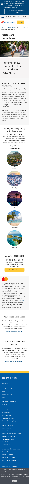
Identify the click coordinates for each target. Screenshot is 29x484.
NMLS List (14, 466)
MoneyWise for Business (8, 457)
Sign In (20, 22)
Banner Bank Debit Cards (13, 331)
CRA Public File (6, 412)
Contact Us (5, 431)
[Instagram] (16, 378)
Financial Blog (5, 452)
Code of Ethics (6, 407)
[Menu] (27, 22)
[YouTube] (11, 378)
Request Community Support (9, 421)
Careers (4, 391)
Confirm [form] (14, 481)
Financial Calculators (7, 454)
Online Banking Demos (8, 439)
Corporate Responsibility (8, 418)
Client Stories (5, 404)
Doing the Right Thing (9, 401)
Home (2, 27)
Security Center (6, 442)
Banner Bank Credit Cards (13, 361)
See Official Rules (14, 270)
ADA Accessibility (6, 428)
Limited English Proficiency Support (11, 433)
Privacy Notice (6, 466)
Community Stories (7, 410)
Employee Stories (6, 415)
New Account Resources (8, 436)
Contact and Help (7, 425)
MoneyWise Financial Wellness (11, 449)
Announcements (6, 386)
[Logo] (8, 22)
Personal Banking (11, 27)
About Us (5, 383)
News (3, 397)
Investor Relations (7, 394)
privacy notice (16, 478)
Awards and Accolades (8, 389)
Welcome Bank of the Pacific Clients (16, 11)
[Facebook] (3, 378)
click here (21, 300)
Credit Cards (22, 27)
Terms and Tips (6, 444)
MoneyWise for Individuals (9, 460)
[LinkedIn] (7, 378)
